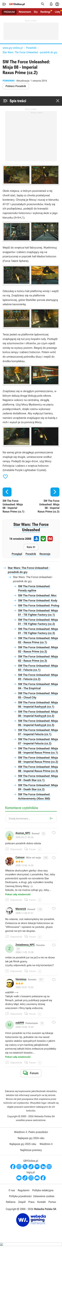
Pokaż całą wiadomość (18, 894)
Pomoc (52, 1202)
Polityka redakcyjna (42, 1190)
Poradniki (31, 47)
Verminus (21, 979)
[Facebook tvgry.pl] (43, 1177)
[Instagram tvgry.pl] (31, 1177)
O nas (12, 1190)
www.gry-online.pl (13, 47)
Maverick (21, 909)
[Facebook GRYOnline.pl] (13, 1166)
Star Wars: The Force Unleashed (31, 527)
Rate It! (31, 547)
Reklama (10, 1202)
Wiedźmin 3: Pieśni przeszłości (31, 1132)
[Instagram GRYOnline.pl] (19, 1166)
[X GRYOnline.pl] (25, 1166)
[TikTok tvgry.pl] (25, 1177)
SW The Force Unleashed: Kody (37, 600)
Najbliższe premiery (31, 1150)
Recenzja (44, 553)
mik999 (20, 1022)
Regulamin (23, 1190)
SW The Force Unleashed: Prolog (38, 605)
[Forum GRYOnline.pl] (49, 1166)
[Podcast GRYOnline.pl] (37, 1166)
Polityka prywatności (20, 1196)
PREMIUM (9, 12)
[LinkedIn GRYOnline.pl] (43, 1166)
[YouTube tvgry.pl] (19, 1177)
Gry (36, 11)
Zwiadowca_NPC (25, 944)
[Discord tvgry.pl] (37, 1177)
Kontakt (41, 1202)
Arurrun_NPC (23, 833)
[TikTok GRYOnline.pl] (31, 1166)
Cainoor (20, 857)
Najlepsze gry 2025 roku (22, 1144)
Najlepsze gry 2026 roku (31, 1138)
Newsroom (25, 11)
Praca (31, 1202)
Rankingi (45, 11)
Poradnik (30, 553)
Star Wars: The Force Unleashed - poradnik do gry (30, 52)
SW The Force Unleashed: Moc (37, 595)
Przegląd (17, 553)
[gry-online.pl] (17, 4)
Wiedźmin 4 (46, 1144)
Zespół (22, 1202)
